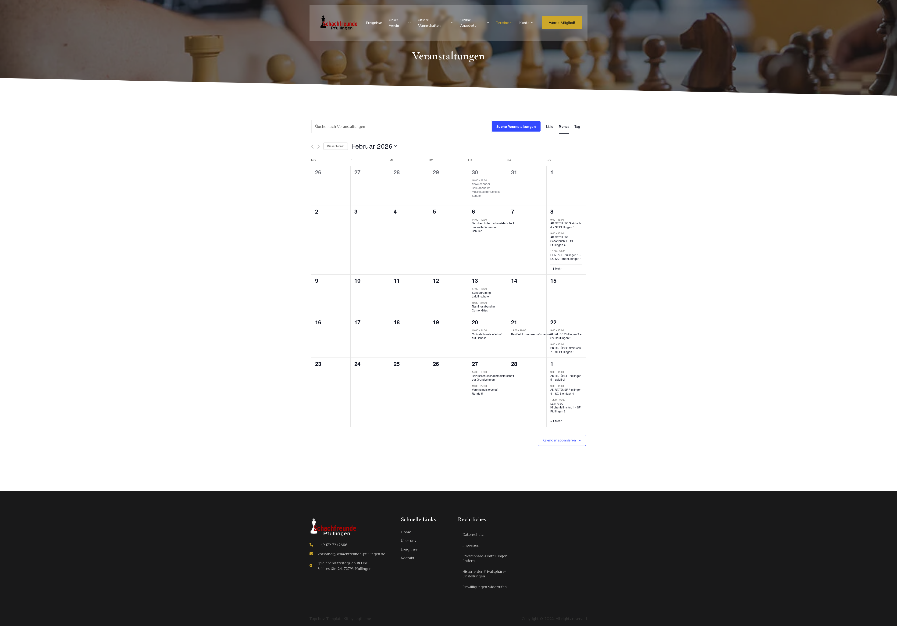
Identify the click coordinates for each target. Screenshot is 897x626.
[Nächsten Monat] (318, 146)
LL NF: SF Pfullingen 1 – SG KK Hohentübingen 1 (566, 257)
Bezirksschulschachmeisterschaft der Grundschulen (493, 378)
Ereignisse (374, 23)
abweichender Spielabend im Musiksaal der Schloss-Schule (486, 189)
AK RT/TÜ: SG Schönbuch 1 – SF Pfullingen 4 (562, 241)
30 (475, 172)
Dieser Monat (335, 146)
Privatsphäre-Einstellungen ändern (485, 558)
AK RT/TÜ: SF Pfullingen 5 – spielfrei (565, 378)
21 (514, 322)
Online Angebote (468, 23)
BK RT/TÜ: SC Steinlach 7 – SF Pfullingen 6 (565, 350)
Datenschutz (473, 534)
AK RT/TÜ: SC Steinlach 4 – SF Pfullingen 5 (565, 225)
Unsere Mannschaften (429, 23)
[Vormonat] (312, 146)
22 (553, 322)
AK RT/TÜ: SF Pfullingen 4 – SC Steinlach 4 (565, 391)
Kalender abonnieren (559, 440)
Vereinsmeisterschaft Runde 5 (485, 391)
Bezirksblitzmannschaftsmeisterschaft (535, 334)
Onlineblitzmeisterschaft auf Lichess (487, 336)
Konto (525, 23)
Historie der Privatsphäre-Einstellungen (484, 573)
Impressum (472, 545)
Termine (502, 23)
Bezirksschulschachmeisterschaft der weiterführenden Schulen (493, 227)
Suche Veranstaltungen (516, 126)
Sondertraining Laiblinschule (481, 294)
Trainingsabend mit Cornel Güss (484, 308)
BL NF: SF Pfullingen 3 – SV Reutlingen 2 (565, 336)
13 (475, 280)
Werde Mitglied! (562, 23)
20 (475, 322)
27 (475, 364)
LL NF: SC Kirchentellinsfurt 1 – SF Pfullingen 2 (565, 407)
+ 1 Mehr (556, 268)
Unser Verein (394, 23)
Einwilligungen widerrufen (485, 586)
